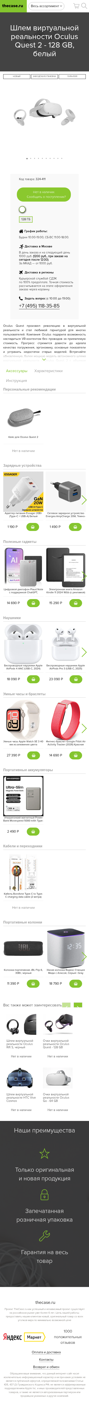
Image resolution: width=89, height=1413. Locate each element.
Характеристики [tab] (48, 370)
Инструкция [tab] (16, 380)
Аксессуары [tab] (16, 370)
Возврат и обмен (46, 1367)
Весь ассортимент (45, 6)
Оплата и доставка (46, 1352)
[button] (76, 6)
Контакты (46, 1359)
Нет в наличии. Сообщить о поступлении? (46, 194)
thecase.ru (12, 5)
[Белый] (22, 209)
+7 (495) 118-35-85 (39, 306)
